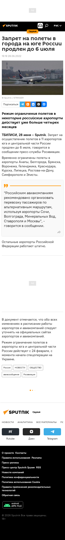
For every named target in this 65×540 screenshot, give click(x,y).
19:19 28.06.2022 (11, 56)
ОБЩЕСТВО (36, 367)
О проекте (8, 452)
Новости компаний (13, 472)
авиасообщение (11, 374)
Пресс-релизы (10, 462)
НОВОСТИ (20, 367)
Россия (6, 367)
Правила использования (16, 457)
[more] (59, 232)
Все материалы (46, 422)
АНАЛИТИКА (25, 422)
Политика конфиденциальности (20, 477)
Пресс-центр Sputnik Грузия (18, 467)
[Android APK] (13, 505)
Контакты (20, 452)
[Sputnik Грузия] (11, 27)
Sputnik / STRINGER (13, 97)
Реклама (37, 457)
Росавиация (29, 374)
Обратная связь (11, 495)
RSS (38, 467)
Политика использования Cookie (21, 482)
